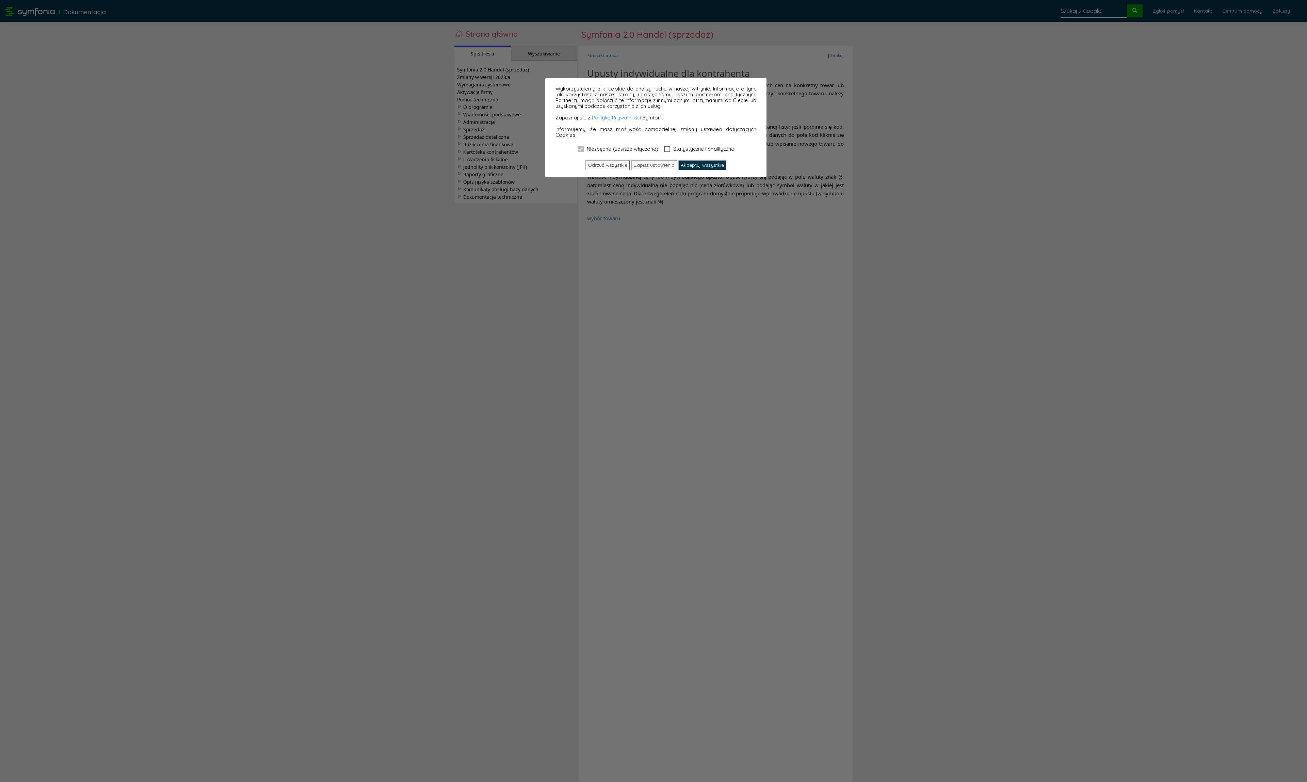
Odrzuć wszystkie (608, 165)
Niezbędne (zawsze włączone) (622, 149)
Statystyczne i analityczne (703, 149)
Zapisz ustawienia (654, 165)
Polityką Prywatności (616, 117)
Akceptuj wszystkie (702, 165)
